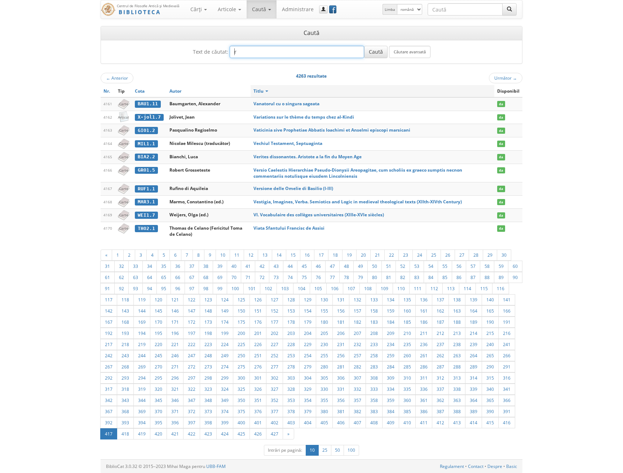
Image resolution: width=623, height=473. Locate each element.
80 (374, 277)
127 (274, 299)
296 (175, 378)
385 (407, 411)
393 (125, 422)
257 (357, 355)
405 (324, 422)
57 (473, 266)
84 (430, 277)
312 (440, 378)
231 (341, 344)
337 (440, 389)
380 (324, 411)
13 (265, 255)
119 (142, 299)
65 (163, 277)
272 (191, 367)
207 (357, 333)
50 (374, 266)
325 (241, 389)
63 (135, 277)
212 (440, 333)
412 (440, 422)
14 (279, 255)
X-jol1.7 (149, 117)
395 (158, 422)
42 (262, 266)
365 (490, 400)
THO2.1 (146, 228)
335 (407, 389)
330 (324, 389)
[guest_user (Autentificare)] (323, 9)
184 (390, 322)
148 (208, 311)
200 (241, 333)
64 (149, 277)
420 (158, 434)
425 (241, 434)
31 (107, 266)
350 (241, 400)
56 (458, 266)
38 (205, 266)
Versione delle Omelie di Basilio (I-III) (293, 188)
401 (258, 422)
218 (125, 344)
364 (473, 400)
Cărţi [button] (196, 9)
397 (191, 422)
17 (321, 255)
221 (175, 344)
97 (191, 288)
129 (308, 299)
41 (248, 266)
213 (457, 333)
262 (440, 355)
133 (374, 299)
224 (225, 344)
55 (444, 266)
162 (440, 311)
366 (507, 400)
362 (440, 400)
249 (225, 355)
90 (515, 277)
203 (291, 333)
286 (424, 367)
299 (225, 378)
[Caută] (509, 9)
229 (308, 344)
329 (308, 389)
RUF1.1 (146, 188)
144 (142, 311)
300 (241, 378)
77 (332, 277)
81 (388, 277)
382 (357, 411)
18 (335, 255)
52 (402, 266)
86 (458, 277)
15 (293, 255)
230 (324, 344)
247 (191, 355)
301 (258, 378)
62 (121, 277)
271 (175, 367)
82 (402, 277)
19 (349, 255)
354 (308, 400)
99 (219, 288)
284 (390, 367)
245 (158, 355)
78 (346, 277)
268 (125, 367)
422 (191, 434)
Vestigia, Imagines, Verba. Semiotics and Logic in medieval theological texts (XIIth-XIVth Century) (357, 202)
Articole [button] (228, 9)
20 (363, 255)
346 (175, 400)
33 (135, 266)
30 (504, 255)
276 (258, 367)
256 (341, 355)
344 (142, 400)
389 (473, 411)
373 (208, 411)
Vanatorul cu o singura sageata (286, 104)
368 (125, 411)
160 (407, 311)
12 (250, 255)
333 (374, 389)
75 (304, 277)
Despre (494, 466)
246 (175, 355)
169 (142, 322)
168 (125, 322)
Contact (475, 466)
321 (175, 389)
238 (457, 344)
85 (444, 277)
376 (258, 411)
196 (175, 333)
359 (390, 400)
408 (374, 422)
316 (507, 378)
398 (208, 422)
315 (490, 378)
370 (158, 411)
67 (191, 277)
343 (125, 400)
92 (121, 288)
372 (191, 411)
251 (258, 355)
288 (457, 367)
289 (473, 367)
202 (274, 333)
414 (473, 422)
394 (142, 422)
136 (424, 299)
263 (457, 355)
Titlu (259, 91)
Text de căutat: (210, 51)
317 (108, 389)
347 (191, 400)
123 (208, 299)
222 (191, 344)
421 (175, 434)
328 (291, 389)
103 (285, 288)
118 (125, 299)
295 (158, 378)
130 (324, 299)
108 (368, 288)
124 (225, 299)
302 (274, 378)
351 (258, 400)
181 (341, 322)
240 (490, 344)
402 (274, 422)
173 (208, 322)
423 (208, 434)
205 (324, 333)
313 (457, 378)
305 (324, 378)
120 (158, 299)
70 (234, 277)
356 (341, 400)
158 (374, 311)
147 (191, 311)
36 (177, 266)
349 (225, 400)
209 (390, 333)
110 (401, 288)
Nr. (106, 91)
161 (424, 311)
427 (274, 434)
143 (125, 311)
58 (487, 266)
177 (274, 322)
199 (225, 333)
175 (241, 322)
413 (457, 422)
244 (142, 355)
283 (374, 367)
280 (324, 367)
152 (274, 311)
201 (258, 333)
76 (318, 277)
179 (308, 322)
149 (225, 311)
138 (457, 299)
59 (501, 266)
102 (268, 288)
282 (357, 367)
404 (308, 422)
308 (374, 378)
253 (291, 355)
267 (108, 367)
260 (407, 355)
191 (507, 322)
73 (276, 277)
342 (108, 400)
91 (107, 288)
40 (234, 266)
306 (341, 378)
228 (291, 344)
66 (177, 277)
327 (274, 389)
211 (424, 333)
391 (507, 411)
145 (158, 311)
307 (357, 378)
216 (507, 333)
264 (473, 355)
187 (440, 322)
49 (360, 266)
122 (191, 299)
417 (108, 434)
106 (335, 288)
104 (301, 288)
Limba (390, 9)
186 (424, 322)
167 (108, 322)
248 (208, 355)
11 (236, 255)
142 (108, 311)
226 (258, 344)
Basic (511, 466)
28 (475, 255)
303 (291, 378)
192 (108, 333)
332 (357, 389)
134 (390, 299)
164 (473, 311)
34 (149, 266)
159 (390, 311)
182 (357, 322)
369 (142, 411)
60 (515, 266)
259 (390, 355)
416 (507, 422)
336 (424, 389)
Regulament (452, 466)
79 (360, 277)
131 (341, 299)
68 (205, 277)
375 (241, 411)
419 (142, 434)
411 (424, 422)
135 (407, 299)
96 (177, 288)
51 (388, 266)
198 (208, 333)
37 (191, 266)
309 (390, 378)
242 (108, 355)
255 (324, 355)
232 (357, 344)
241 (507, 344)
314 (473, 378)
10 (222, 255)
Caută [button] (260, 9)
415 (490, 422)
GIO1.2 (146, 130)
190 (490, 322)
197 (191, 333)
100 (235, 288)
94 (149, 288)
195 (158, 333)
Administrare (298, 9)
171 (175, 322)
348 (208, 400)
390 (490, 411)
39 (219, 266)
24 (419, 255)
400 (241, 422)
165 (490, 311)
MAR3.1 (146, 201)
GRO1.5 (146, 170)
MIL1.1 (146, 143)
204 (308, 333)
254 (308, 355)
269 (142, 367)
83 (416, 277)
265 (490, 355)
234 (390, 344)
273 (208, 367)
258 (374, 355)
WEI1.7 (146, 215)
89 (501, 277)
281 (341, 367)
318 (125, 389)
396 (175, 422)
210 (407, 333)
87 (473, 277)
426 (258, 434)
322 (191, 389)
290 (490, 367)
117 (108, 299)
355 (324, 400)
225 (241, 344)
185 (407, 322)
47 (332, 266)
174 (225, 322)
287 (440, 367)
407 (357, 422)
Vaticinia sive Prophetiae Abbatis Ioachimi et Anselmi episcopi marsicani (331, 130)
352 (274, 400)
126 (258, 299)
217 (108, 344)
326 (258, 389)
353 (291, 400)
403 (291, 422)
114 (467, 288)
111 (417, 288)
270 (158, 367)
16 (307, 255)
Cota (140, 91)
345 (158, 400)
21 (377, 255)
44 (290, 266)
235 (407, 344)
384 (390, 411)
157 (357, 311)
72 (262, 277)
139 (473, 299)
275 (241, 367)
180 (324, 322)
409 (390, 422)
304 (308, 378)
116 (500, 288)
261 (424, 355)
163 (457, 311)
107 (351, 288)
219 (142, 344)
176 (258, 322)
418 (125, 434)
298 (208, 378)
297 (191, 378)
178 (291, 322)
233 (374, 344)
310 (407, 378)
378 (291, 411)
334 (390, 389)
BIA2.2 (146, 156)
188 (457, 322)
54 (430, 266)
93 (135, 288)
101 (252, 288)
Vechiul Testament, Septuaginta (287, 143)
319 (142, 389)
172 (191, 322)
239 (473, 344)
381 (341, 411)
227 (274, 344)
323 (208, 389)
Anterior (117, 78)
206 (341, 333)
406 (341, 422)
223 (208, 344)
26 (447, 255)
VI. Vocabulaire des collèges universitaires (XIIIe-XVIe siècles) (318, 215)
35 (163, 266)
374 (225, 411)
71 (248, 277)
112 (434, 288)
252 (274, 355)
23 (405, 255)
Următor (505, 78)
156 (341, 311)
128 (291, 299)
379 (308, 411)
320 (158, 389)
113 (451, 288)
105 (318, 288)
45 (304, 266)
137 (440, 299)
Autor (175, 91)
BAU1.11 (148, 103)
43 (276, 266)
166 (507, 311)
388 (457, 411)
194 (142, 333)
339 (473, 389)
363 (457, 400)
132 (357, 299)
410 (407, 422)
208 (374, 333)
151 (258, 311)
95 (163, 288)
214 (473, 333)
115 (484, 288)
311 (424, 378)
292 (108, 378)
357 (357, 400)
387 (440, 411)
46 (318, 266)
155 (324, 311)
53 (416, 266)
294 (142, 378)
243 (125, 355)
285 (407, 367)
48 (346, 266)
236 (424, 344)
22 (391, 255)
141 (507, 299)
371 (175, 411)
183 (374, 322)
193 (125, 333)
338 (457, 389)
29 (489, 255)
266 (507, 355)
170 (158, 322)
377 (274, 411)
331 (341, 389)
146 (175, 311)
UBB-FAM (216, 466)
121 (175, 299)
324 (225, 389)
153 (291, 311)
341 (507, 389)
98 (205, 288)
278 (291, 367)
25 (433, 255)
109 (384, 288)
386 (424, 411)
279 (308, 367)
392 (108, 422)
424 (225, 434)
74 (290, 277)
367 (108, 411)
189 (473, 322)
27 (461, 255)
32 (121, 266)
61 (107, 277)
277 (274, 367)
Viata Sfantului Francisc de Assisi (288, 228)
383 (374, 411)
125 (241, 299)
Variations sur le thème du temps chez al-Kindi (303, 117)
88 (487, 277)
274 (225, 367)
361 (424, 400)
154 (308, 311)
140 (490, 299)
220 (158, 344)
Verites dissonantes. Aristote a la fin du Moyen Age (307, 157)
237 (440, 344)
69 (219, 277)
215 (490, 333)
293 (125, 378)
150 (241, 311)
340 (490, 389)
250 (241, 355)
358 (374, 400)
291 (507, 367)
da (501, 104)
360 (407, 400)
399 (225, 422)
